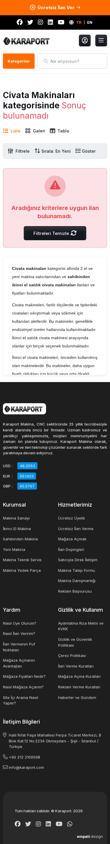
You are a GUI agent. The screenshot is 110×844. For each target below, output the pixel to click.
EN (89, 22)
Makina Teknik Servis (22, 559)
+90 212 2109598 (24, 757)
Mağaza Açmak (72, 539)
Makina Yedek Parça (22, 570)
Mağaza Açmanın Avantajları (19, 663)
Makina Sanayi (16, 518)
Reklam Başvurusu (75, 591)
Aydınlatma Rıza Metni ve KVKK (81, 626)
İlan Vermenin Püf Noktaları (19, 647)
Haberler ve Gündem (77, 697)
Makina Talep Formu (76, 570)
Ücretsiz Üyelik (71, 518)
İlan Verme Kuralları (76, 666)
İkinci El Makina (17, 528)
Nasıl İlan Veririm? (19, 633)
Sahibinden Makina (20, 539)
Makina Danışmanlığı (77, 580)
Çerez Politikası (72, 655)
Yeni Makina (14, 549)
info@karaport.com (26, 767)
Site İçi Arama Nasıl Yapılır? (20, 700)
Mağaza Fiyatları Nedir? (24, 676)
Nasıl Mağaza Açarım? (23, 687)
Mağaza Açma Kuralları (79, 676)
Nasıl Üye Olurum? (19, 623)
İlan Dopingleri (71, 549)
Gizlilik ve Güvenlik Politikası (75, 642)
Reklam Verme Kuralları (79, 687)
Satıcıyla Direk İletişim (77, 559)
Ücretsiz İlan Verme (76, 528)
